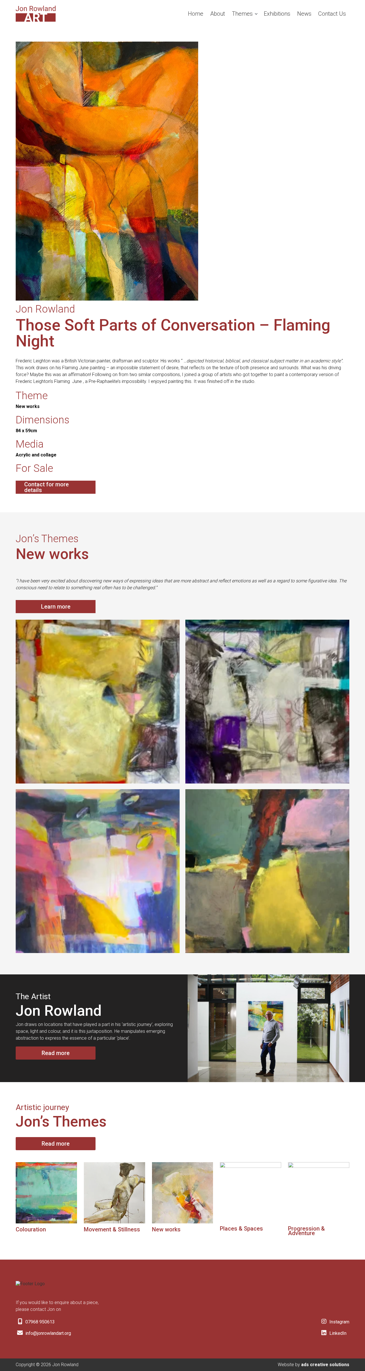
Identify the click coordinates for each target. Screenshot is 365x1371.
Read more (56, 1053)
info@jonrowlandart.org (47, 1333)
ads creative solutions (325, 1364)
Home (195, 13)
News (304, 13)
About (217, 13)
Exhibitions (277, 13)
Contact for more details (46, 487)
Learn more (55, 606)
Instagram (338, 1322)
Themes (242, 13)
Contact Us (332, 13)
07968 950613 (39, 1322)
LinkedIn (337, 1333)
